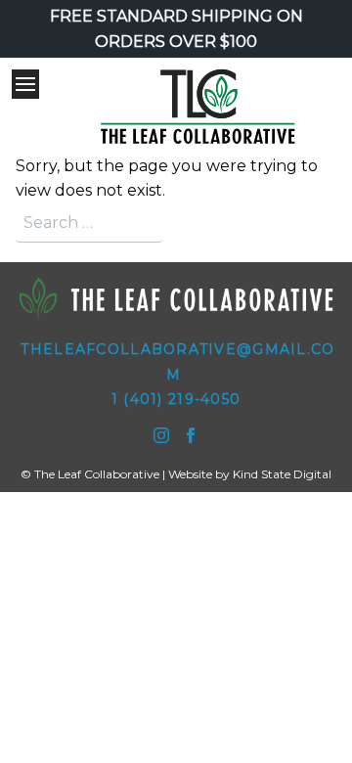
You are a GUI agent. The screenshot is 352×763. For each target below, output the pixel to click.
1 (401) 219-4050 (176, 399)
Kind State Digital (282, 474)
